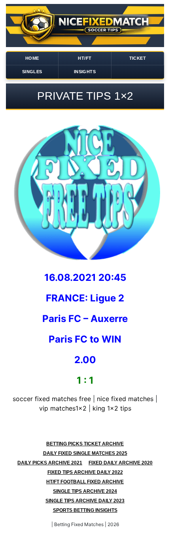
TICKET (137, 58)
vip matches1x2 (63, 408)
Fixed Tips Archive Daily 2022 (85, 472)
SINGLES (32, 71)
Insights (85, 71)
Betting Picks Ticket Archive (85, 444)
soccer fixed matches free (52, 399)
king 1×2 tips (112, 408)
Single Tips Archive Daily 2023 (85, 501)
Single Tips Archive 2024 (85, 491)
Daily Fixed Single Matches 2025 (85, 453)
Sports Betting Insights (85, 510)
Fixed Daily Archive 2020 (121, 463)
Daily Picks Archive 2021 (49, 463)
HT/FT (84, 58)
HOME (32, 58)
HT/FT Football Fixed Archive (85, 482)
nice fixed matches (125, 399)
